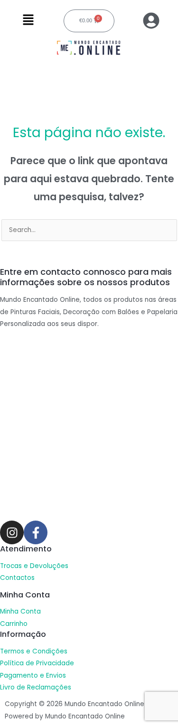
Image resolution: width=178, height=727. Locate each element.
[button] (28, 20)
